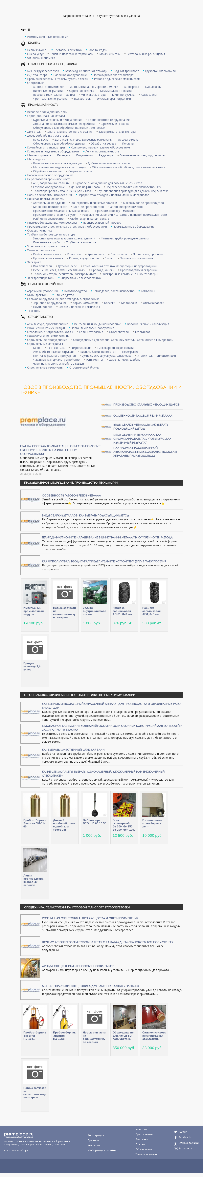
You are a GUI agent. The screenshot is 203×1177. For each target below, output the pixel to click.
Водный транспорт (126, 71)
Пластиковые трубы (46, 242)
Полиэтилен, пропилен (148, 254)
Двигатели (34, 131)
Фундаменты (94, 359)
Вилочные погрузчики (48, 91)
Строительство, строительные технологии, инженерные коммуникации (79, 695)
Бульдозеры (153, 87)
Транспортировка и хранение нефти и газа (62, 191)
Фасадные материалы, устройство (56, 359)
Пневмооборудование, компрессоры (52, 222)
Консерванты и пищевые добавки (94, 203)
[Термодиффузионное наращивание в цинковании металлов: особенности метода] (30, 543)
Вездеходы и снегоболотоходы (86, 71)
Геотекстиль (56, 348)
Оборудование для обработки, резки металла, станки (128, 167)
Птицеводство (64, 295)
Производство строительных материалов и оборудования (67, 226)
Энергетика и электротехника (80, 278)
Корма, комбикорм (85, 303)
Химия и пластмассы (41, 250)
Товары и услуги (146, 1154)
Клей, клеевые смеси (47, 254)
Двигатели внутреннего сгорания (70, 131)
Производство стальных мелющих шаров (146, 404)
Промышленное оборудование (133, 226)
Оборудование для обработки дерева (59, 143)
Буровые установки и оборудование (57, 120)
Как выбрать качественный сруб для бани (73, 750)
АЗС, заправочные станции (51, 183)
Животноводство (75, 291)
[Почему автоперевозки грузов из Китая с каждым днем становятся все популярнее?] (30, 946)
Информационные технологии (47, 37)
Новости (141, 1129)
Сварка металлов (80, 171)
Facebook (185, 1137)
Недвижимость (37, 50)
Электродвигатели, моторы (117, 131)
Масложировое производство (143, 203)
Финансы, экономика (41, 58)
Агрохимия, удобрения (42, 291)
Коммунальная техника (116, 91)
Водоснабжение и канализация (148, 324)
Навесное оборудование (70, 75)
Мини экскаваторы (93, 94)
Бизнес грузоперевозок (43, 71)
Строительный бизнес (84, 367)
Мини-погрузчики (123, 94)
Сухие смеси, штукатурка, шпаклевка (106, 355)
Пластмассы (118, 254)
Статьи (140, 1144)
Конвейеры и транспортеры (46, 147)
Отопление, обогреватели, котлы (50, 332)
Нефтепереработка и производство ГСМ (133, 187)
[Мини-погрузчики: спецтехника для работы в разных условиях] (30, 990)
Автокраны (131, 87)
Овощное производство (126, 207)
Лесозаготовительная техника (54, 94)
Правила (93, 1140)
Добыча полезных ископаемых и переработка (64, 124)
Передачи (63, 155)
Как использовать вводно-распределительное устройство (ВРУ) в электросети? (104, 561)
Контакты (94, 1145)
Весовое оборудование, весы (47, 112)
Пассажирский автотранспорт (113, 75)
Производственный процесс (102, 222)
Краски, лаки (95, 254)
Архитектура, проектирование (47, 324)
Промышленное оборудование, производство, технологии (71, 482)
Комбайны (148, 291)
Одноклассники (189, 1143)
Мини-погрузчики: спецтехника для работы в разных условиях (90, 986)
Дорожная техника (81, 91)
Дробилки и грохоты (115, 124)
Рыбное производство (48, 218)
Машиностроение (39, 155)
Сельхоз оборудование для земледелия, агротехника (63, 299)
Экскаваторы (82, 98)
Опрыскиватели (153, 303)
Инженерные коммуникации (46, 328)
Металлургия (36, 159)
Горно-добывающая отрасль (46, 116)
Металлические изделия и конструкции (59, 167)
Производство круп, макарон (115, 211)
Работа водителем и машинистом (117, 79)
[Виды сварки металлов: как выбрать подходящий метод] (106, 426)
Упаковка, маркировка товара (47, 246)
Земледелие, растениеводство (114, 291)
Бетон (37, 348)
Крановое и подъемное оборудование (53, 151)
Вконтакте (185, 1148)
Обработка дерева (103, 143)
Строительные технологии (45, 367)
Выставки (142, 1139)
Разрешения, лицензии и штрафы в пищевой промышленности (124, 214)
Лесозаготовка (128, 139)
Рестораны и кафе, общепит (145, 54)
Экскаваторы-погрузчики (114, 98)
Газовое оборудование (49, 187)
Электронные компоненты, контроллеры (130, 274)
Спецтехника (35, 83)
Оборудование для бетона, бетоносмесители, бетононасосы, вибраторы (123, 340)
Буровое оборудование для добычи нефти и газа (108, 183)
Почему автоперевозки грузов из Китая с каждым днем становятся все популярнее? (107, 942)
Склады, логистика (39, 230)
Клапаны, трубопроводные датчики (125, 238)
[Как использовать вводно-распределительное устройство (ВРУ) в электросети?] (30, 565)
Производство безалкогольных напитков (61, 211)
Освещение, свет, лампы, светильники (59, 270)
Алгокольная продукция (49, 203)
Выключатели (42, 266)
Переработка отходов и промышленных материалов (113, 195)
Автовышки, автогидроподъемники (94, 87)
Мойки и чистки (110, 54)
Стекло (109, 258)
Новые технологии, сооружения (92, 328)
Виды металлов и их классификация (57, 163)
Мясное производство (88, 207)
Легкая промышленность (102, 151)
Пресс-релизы (144, 1134)
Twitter (183, 1132)
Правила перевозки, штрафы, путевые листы (57, 79)
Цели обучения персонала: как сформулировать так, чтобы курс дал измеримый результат (142, 438)
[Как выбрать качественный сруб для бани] (30, 755)
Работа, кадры (97, 50)
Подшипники (84, 155)
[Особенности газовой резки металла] (106, 415)
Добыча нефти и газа (85, 187)
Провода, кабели (102, 270)
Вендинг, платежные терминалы (71, 54)
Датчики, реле (67, 266)
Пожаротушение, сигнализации (48, 336)
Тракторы (33, 311)
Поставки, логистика (68, 50)
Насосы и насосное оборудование (50, 175)
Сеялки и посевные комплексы (79, 307)
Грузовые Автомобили (160, 71)
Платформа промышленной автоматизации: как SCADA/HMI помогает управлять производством (145, 452)
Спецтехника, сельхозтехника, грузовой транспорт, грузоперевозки (77, 907)
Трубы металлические (81, 242)
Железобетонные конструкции (53, 352)
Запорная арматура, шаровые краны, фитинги (64, 238)
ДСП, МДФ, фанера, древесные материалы (83, 139)
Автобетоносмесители (48, 87)
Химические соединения (136, 258)
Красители (74, 254)
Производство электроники (139, 270)
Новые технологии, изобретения (49, 195)
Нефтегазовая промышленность (49, 179)
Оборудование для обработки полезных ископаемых (69, 128)
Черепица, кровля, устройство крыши (58, 363)
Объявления (144, 1149)
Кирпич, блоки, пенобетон (98, 352)
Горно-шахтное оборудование (109, 120)
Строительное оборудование (47, 340)
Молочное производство (50, 207)
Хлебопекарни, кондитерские (89, 218)
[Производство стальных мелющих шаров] (106, 404)
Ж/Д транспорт (37, 75)
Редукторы (106, 155)
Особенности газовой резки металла (142, 415)
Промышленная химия (48, 258)
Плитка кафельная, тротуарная (54, 355)
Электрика (34, 262)
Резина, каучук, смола (84, 258)
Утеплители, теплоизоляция (156, 355)
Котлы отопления (91, 332)
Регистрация (96, 1135)
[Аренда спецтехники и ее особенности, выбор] (30, 968)
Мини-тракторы (38, 295)
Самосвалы (149, 94)
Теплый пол (142, 332)
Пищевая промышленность (45, 199)
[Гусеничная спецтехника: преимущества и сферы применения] (30, 924)
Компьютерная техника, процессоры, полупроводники (120, 266)
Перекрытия (130, 352)
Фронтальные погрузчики (50, 98)
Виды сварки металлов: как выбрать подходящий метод (140, 426)
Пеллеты (128, 143)
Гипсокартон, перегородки (115, 348)
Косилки (109, 303)
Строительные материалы (45, 344)
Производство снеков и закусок (54, 214)
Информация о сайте (102, 1150)
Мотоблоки (129, 303)
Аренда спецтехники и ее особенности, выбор (78, 966)
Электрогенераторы (41, 278)
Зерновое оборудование (50, 303)
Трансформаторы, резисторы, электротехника (64, 274)
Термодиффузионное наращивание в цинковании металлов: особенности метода (107, 537)
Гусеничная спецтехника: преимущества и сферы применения (90, 918)
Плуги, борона (43, 307)
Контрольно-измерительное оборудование (100, 147)
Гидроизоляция (81, 348)
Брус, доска (41, 139)
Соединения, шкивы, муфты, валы (142, 155)
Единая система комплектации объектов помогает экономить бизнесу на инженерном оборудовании (60, 450)
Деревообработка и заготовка (48, 135)
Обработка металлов (47, 171)
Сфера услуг (35, 54)
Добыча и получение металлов (109, 163)
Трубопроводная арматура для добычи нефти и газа (133, 191)
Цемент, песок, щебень (125, 359)
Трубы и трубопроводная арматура (51, 234)
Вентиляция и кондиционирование (97, 324)
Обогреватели (119, 332)
